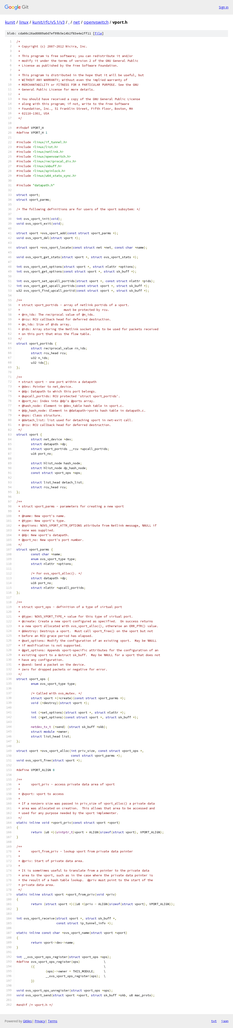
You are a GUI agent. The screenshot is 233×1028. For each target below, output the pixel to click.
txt (214, 1021)
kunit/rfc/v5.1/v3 (48, 22)
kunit (10, 22)
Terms (52, 1021)
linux (23, 22)
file (98, 33)
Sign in (223, 7)
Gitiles (27, 1021)
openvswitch (96, 22)
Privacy (40, 1021)
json (224, 1021)
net (76, 22)
